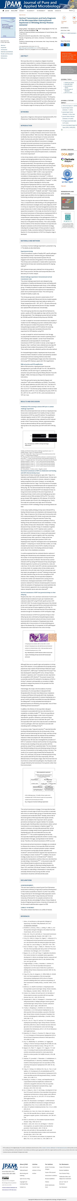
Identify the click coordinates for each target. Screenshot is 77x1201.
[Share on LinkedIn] (68, 44)
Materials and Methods (7, 51)
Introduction (4, 49)
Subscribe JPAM (68, 84)
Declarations (4, 56)
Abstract (3, 45)
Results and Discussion (7, 54)
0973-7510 (11, 1171)
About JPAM (14, 10)
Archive (34, 1173)
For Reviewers (40, 10)
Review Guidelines (50, 1178)
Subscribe (50, 10)
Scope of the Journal (50, 1172)
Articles (21, 10)
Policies (47, 1182)
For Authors (30, 10)
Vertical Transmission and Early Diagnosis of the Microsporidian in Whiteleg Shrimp (37, 21)
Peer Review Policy (64, 1173)
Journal (7, 10)
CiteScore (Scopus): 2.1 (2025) (69, 105)
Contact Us (58, 10)
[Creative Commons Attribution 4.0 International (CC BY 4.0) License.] (5, 1178)
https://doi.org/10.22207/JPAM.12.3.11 (28, 48)
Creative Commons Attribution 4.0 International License (54, 1147)
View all (63, 186)
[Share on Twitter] (65, 44)
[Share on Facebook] (62, 44)
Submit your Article (69, 82)
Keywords (3, 47)
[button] (74, 10)
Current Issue (35, 1167)
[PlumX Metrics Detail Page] (63, 36)
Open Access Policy (25, 1178)
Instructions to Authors (51, 1175)
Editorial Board (24, 1170)
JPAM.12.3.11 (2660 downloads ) (68, 33)
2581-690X (12, 1173)
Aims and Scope (24, 1167)
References (4, 58)
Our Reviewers (63, 1187)
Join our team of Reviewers (69, 90)
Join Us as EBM (68, 92)
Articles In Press (36, 1170)
